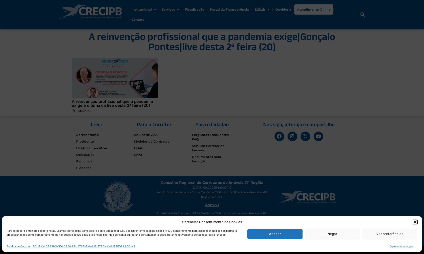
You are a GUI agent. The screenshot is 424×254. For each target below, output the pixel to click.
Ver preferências (389, 234)
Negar (332, 234)
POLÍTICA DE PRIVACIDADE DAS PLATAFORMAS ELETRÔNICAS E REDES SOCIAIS (84, 246)
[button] (415, 222)
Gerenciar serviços (401, 246)
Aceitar (275, 234)
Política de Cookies (18, 246)
